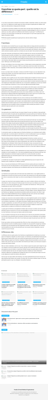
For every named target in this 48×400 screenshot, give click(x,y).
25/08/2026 (4, 288)
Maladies (6, 6)
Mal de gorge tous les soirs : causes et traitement (39, 285)
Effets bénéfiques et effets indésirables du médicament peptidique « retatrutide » (20, 361)
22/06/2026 (19, 305)
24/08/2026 (9, 377)
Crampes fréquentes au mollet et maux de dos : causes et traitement (8, 286)
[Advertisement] (24, 18)
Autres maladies (11, 6)
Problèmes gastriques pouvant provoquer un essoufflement (40, 303)
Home (3, 6)
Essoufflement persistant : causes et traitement (23, 303)
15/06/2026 (35, 305)
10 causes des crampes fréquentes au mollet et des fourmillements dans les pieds (24, 286)
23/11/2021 (16, 14)
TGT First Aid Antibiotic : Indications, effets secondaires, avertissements (22, 323)
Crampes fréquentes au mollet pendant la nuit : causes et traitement (21, 375)
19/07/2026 (35, 287)
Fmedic (24, 2)
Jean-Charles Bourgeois (7, 14)
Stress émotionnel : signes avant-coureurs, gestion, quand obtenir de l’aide (23, 318)
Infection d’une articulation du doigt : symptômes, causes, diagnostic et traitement (8, 304)
